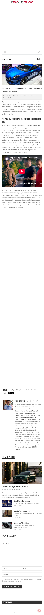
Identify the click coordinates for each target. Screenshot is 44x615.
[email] (37, 401)
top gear (31, 390)
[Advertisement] (22, 28)
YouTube (17, 449)
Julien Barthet (8, 98)
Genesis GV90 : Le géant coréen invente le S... (16, 486)
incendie (25, 390)
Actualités (6, 59)
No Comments (19, 95)
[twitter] (27, 401)
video (36, 390)
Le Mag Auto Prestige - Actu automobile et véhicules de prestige (27, 413)
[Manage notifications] (39, 610)
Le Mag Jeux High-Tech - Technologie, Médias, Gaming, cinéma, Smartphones (27, 417)
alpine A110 (15, 390)
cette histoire (35, 125)
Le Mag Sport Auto (29, 411)
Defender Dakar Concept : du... (22, 511)
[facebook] (30, 401)
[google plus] (33, 401)
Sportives (33, 95)
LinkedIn (28, 447)
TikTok (35, 447)
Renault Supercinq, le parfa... (22, 501)
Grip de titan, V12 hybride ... (21, 523)
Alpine (9, 390)
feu (21, 390)
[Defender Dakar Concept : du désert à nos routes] (9, 513)
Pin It (4, 393)
